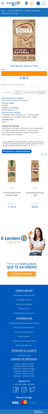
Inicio (3, 11)
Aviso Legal (24, 336)
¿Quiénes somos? (24, 300)
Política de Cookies (24, 332)
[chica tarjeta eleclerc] (24, 241)
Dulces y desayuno (15, 11)
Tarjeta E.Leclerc (24, 304)
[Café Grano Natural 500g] (35, 171)
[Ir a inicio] (13, 3)
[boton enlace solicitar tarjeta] (24, 270)
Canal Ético (24, 309)
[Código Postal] (26, 3)
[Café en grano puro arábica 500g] (12, 171)
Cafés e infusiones (32, 11)
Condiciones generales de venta (24, 323)
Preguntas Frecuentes (24, 295)
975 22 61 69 (32, 145)
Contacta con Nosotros (24, 341)
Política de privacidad (24, 328)
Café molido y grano (9, 13)
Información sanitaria (24, 313)
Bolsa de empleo (24, 345)
